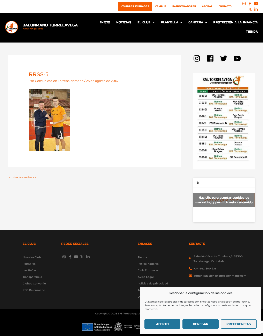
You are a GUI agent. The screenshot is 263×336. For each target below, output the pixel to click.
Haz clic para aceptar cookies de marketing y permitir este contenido (224, 200)
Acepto (162, 324)
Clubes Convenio (34, 283)
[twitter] (227, 58)
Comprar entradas (135, 6)
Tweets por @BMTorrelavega (224, 200)
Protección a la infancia (235, 22)
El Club (144, 22)
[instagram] (200, 58)
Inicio (105, 22)
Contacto (225, 6)
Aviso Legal (146, 276)
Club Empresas (148, 270)
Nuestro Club (32, 257)
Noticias (123, 22)
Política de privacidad (153, 283)
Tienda (252, 31)
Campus (160, 6)
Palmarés (29, 263)
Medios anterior (22, 177)
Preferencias (238, 324)
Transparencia (32, 276)
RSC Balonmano (34, 290)
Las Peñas (30, 270)
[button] (146, 22)
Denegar (200, 324)
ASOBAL (207, 6)
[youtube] (238, 58)
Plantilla (169, 22)
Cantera (195, 22)
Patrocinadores (184, 6)
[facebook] (213, 58)
